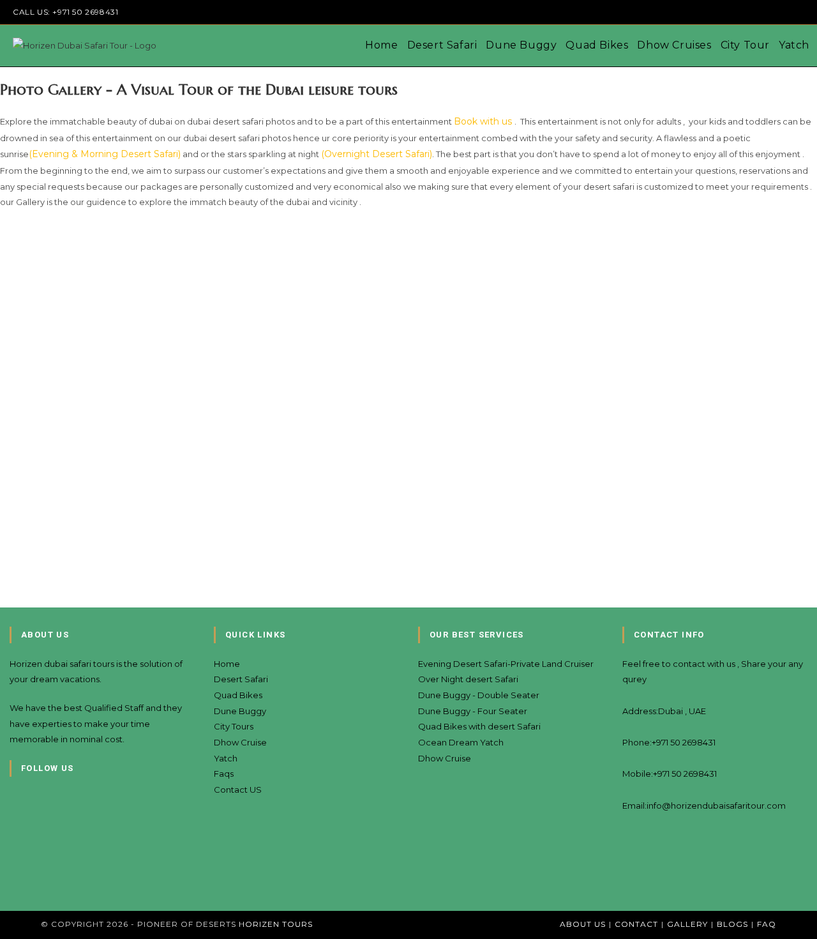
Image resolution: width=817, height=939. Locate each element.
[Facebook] (13, 828)
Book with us (484, 121)
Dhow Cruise (240, 742)
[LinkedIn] (13, 879)
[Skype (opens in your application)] (771, 12)
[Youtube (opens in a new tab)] (786, 12)
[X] (13, 802)
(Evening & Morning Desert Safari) (105, 154)
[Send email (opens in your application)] (798, 12)
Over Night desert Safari (468, 679)
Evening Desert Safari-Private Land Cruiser (506, 664)
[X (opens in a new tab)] (712, 12)
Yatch (225, 758)
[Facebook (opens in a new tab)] (727, 12)
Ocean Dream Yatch (461, 742)
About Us (583, 924)
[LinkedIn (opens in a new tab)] (756, 12)
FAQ (766, 924)
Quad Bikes (238, 695)
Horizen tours (276, 924)
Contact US (238, 789)
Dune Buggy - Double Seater (478, 695)
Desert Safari (241, 679)
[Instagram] (13, 853)
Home (227, 664)
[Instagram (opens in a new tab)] (742, 12)
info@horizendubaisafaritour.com (716, 805)
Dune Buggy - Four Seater (472, 711)
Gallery (687, 924)
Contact (636, 924)
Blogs (732, 924)
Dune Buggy (240, 711)
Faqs (224, 773)
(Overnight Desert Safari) (376, 154)
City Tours (233, 726)
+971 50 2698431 (85, 12)
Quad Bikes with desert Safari (479, 726)
